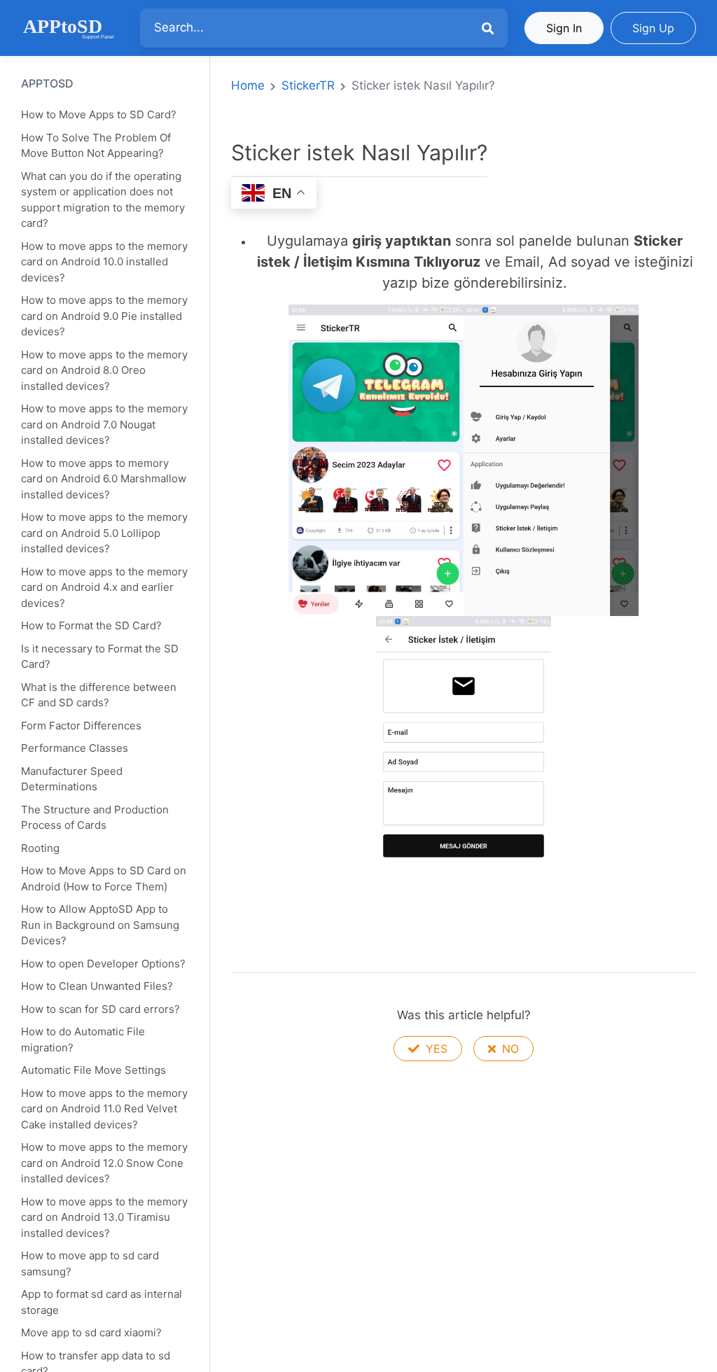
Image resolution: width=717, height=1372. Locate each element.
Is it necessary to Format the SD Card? (100, 656)
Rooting (40, 848)
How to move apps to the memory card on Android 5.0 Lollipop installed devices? (104, 532)
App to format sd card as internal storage (101, 1302)
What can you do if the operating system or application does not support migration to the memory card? (103, 199)
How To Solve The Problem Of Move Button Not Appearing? (96, 145)
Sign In (564, 28)
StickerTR (308, 85)
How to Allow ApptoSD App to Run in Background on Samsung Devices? (100, 924)
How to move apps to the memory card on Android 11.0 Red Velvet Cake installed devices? (104, 1108)
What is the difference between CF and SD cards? (98, 695)
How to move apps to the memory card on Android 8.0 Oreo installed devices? (104, 370)
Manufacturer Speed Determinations (72, 779)
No (509, 1049)
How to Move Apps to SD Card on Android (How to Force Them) (103, 878)
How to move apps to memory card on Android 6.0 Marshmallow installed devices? (103, 478)
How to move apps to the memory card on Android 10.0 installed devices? (104, 261)
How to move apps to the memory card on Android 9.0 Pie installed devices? (104, 315)
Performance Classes (74, 748)
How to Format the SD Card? (91, 625)
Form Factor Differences (81, 725)
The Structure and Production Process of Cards (95, 817)
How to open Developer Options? (103, 963)
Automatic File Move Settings (93, 1070)
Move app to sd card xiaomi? (91, 1332)
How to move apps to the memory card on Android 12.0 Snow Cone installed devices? (104, 1162)
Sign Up (653, 28)
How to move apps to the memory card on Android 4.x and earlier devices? (104, 587)
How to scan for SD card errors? (100, 1009)
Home (248, 85)
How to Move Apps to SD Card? (98, 114)
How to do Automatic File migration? (83, 1039)
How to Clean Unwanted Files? (97, 986)
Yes (434, 1049)
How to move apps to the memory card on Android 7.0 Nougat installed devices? (104, 424)
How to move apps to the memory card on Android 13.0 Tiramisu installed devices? (104, 1217)
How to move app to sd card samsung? (90, 1263)
